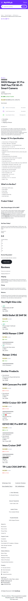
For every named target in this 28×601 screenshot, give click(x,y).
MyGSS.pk (17, 591)
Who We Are (3, 526)
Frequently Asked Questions (7, 562)
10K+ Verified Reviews (20, 484)
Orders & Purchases (5, 559)
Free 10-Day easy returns (10, 111)
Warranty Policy (4, 555)
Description (3, 126)
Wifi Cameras (15, 15)
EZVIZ (5, 418)
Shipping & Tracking (5, 557)
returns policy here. (18, 297)
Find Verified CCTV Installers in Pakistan (9, 543)
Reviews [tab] (5, 120)
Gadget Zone (5, 572)
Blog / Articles (4, 541)
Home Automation (6, 569)
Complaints (3, 538)
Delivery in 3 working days (10, 107)
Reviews (2, 231)
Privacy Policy (4, 531)
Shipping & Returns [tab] (7, 122)
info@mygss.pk (8, 580)
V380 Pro (6, 378)
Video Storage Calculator (6, 545)
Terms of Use (4, 528)
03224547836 (7, 584)
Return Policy (4, 553)
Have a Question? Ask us (7, 484)
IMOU (3, 92)
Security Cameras (8, 15)
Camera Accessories (7, 574)
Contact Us (3, 533)
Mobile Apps (3, 547)
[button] (3, 19)
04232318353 (6, 582)
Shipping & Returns (4, 273)
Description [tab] (5, 119)
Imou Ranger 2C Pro (6, 128)
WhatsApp (11, 289)
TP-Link (5, 461)
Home (2, 15)
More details (23, 107)
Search (23, 6)
